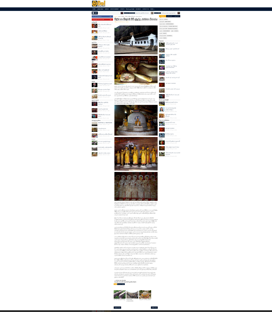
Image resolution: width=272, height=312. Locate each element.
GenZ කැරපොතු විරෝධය (171, 102)
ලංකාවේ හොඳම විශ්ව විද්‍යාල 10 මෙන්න (172, 72)
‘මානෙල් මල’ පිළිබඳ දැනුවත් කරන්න (171, 66)
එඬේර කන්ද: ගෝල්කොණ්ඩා (105, 147)
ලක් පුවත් (169, 16)
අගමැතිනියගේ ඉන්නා (171, 13)
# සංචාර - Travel (121, 284)
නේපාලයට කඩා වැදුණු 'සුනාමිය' (147, 13)
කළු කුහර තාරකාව (171, 83)
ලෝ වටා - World (136, 13)
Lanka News (100, 9)
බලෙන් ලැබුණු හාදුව (103, 109)
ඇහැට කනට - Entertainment (108, 13)
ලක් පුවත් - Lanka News (165, 21)
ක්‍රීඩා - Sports (175, 31)
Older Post (154, 307)
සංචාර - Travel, (126, 21)
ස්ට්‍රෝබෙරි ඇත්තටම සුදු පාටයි (172, 141)
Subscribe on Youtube (98, 19)
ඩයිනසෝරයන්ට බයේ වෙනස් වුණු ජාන (172, 43)
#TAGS (162, 16)
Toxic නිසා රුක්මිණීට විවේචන (120, 13)
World (107, 9)
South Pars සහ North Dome (105, 122)
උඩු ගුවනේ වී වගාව (170, 122)
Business (138, 9)
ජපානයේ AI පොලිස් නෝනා (171, 55)
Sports (122, 9)
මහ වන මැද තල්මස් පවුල (104, 141)
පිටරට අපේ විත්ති (130, 9)
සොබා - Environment (165, 31)
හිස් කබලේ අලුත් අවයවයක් (105, 83)
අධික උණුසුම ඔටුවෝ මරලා (172, 147)
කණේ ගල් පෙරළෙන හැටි (173, 77)
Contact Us (146, 9)
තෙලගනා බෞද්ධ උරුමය (104, 153)
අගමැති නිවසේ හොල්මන (104, 57)
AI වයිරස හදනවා (170, 60)
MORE (152, 9)
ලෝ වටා (177, 16)
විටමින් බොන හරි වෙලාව (104, 95)
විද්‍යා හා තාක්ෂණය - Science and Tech (168, 26)
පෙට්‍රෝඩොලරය (102, 128)
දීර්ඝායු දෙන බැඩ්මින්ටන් (172, 49)
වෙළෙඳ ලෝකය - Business (166, 35)
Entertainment (114, 9)
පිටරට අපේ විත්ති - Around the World (168, 28)
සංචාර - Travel (121, 16)
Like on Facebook (97, 16)
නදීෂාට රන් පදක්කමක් (103, 70)
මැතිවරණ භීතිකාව (102, 31)
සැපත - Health (163, 33)
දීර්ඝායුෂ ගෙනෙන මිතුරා (104, 89)
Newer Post (117, 307)
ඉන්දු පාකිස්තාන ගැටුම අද (104, 64)
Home (94, 9)
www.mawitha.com (108, 311)
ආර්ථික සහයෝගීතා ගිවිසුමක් (105, 134)
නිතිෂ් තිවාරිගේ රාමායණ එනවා (172, 95)
